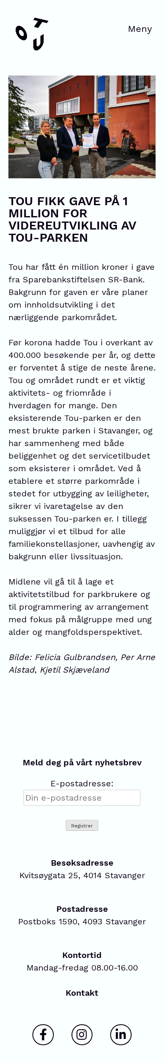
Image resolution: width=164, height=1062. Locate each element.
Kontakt (82, 993)
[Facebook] (42, 1034)
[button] (140, 30)
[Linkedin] (120, 1034)
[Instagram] (82, 1034)
